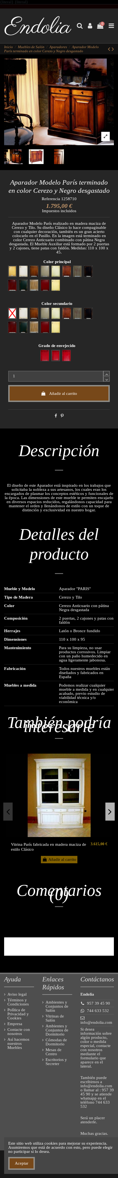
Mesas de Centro (53, 1052)
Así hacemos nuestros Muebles (18, 1043)
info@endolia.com (96, 1022)
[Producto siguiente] (113, 49)
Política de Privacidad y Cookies (18, 1014)
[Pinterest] (62, 416)
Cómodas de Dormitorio (56, 1042)
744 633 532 (98, 1010)
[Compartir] (56, 416)
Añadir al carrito (63, 393)
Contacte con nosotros (18, 1032)
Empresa (14, 1024)
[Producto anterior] (110, 49)
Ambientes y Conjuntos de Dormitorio (57, 1030)
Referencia (51, 199)
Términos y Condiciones (18, 1002)
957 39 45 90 (98, 1003)
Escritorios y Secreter (56, 1062)
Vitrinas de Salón (55, 1018)
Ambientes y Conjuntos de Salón (57, 1006)
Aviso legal (17, 994)
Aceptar (21, 1163)
